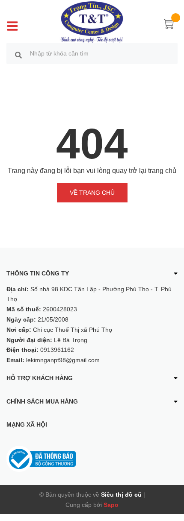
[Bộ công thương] (41, 458)
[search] (18, 54)
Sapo (111, 504)
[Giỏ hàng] (169, 25)
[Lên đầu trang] (171, 480)
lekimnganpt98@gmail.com (63, 360)
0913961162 (57, 349)
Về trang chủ (92, 192)
